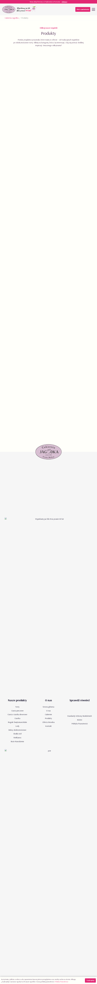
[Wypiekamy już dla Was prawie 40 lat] (27, 9)
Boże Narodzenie (17, 741)
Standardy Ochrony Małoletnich (79, 716)
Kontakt (48, 726)
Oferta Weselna (48, 722)
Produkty (48, 718)
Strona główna (48, 707)
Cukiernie (48, 714)
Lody (17, 726)
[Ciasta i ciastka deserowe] (48, 79)
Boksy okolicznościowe (17, 730)
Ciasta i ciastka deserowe (17, 714)
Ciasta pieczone (17, 710)
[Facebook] (56, 9)
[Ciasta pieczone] (48, 132)
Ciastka (17, 718)
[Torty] (48, 397)
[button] (93, 9)
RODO (79, 720)
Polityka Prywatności (80, 723)
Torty (17, 707)
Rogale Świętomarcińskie (17, 722)
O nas (48, 710)
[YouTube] (52, 9)
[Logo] (9, 9)
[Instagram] (61, 9)
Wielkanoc (17, 737)
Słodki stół (17, 733)
